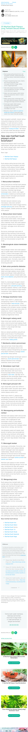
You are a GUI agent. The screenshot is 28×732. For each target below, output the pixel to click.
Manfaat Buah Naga (11, 536)
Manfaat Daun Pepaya (11, 156)
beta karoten (16, 303)
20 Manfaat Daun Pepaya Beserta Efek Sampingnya (14, 657)
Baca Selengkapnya (14, 662)
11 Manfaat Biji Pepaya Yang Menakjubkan (14, 683)
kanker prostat (19, 457)
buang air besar (14, 128)
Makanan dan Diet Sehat (7, 3)
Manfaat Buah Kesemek (12, 534)
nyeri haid (11, 374)
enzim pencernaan (13, 358)
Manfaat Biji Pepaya (11, 159)
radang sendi (13, 339)
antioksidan (4, 194)
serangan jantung (6, 206)
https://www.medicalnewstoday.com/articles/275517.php (15, 581)
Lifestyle (14, 2)
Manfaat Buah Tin (10, 529)
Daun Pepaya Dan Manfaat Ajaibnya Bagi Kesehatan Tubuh (13, 710)
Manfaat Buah (9, 527)
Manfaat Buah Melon (11, 525)
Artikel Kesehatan (5, 2)
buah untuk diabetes (7, 277)
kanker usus (4, 459)
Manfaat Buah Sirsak (11, 532)
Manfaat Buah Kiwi (10, 522)
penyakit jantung (16, 285)
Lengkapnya (14, 587)
